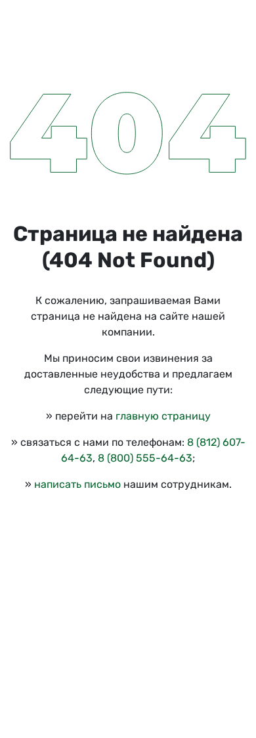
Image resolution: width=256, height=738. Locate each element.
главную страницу (163, 416)
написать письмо (77, 484)
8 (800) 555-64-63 (145, 458)
